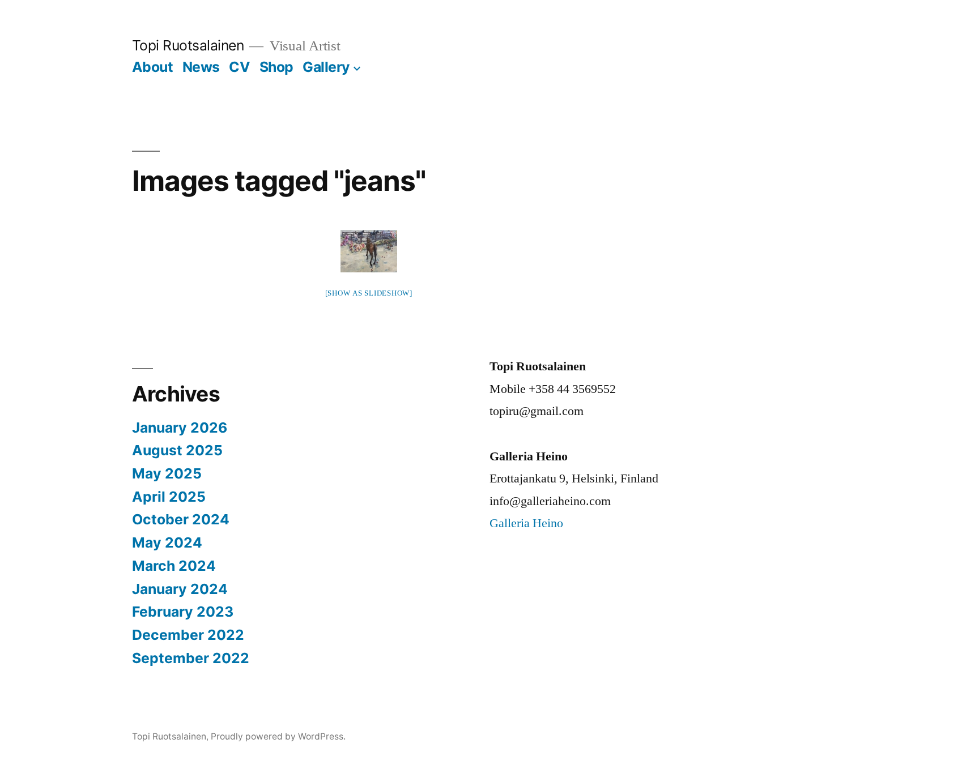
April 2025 (169, 496)
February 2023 (182, 611)
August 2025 (177, 450)
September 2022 (190, 657)
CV (239, 66)
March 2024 (174, 565)
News (201, 66)
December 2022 (188, 634)
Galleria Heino (526, 523)
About (152, 66)
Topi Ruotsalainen (188, 45)
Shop (276, 66)
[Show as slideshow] (368, 293)
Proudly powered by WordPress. (278, 736)
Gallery (326, 66)
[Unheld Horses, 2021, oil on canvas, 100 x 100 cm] (368, 251)
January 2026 (179, 427)
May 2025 (167, 473)
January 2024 (180, 588)
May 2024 (167, 542)
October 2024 (180, 519)
